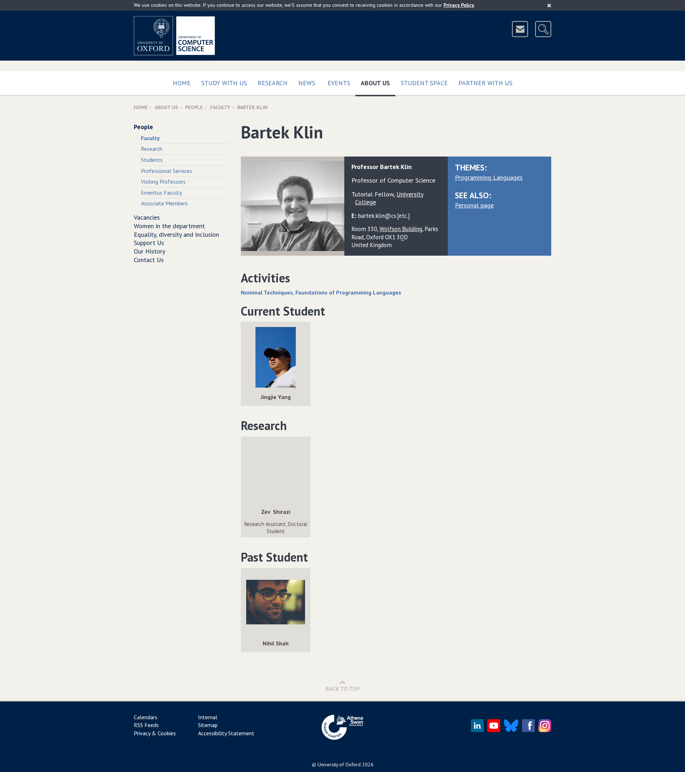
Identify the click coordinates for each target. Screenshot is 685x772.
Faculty (220, 107)
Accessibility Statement (226, 733)
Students (152, 159)
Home (182, 83)
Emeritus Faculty (161, 192)
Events (339, 83)
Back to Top (342, 688)
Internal (207, 717)
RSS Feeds (146, 724)
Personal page (474, 205)
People (194, 107)
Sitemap (208, 724)
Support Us (149, 243)
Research (273, 83)
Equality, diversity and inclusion (176, 234)
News (306, 83)
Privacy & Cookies (155, 733)
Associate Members (164, 203)
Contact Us (149, 260)
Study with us (224, 83)
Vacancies (147, 217)
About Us (378, 82)
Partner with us (485, 83)
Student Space (424, 83)
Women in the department (169, 226)
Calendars (145, 717)
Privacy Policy (458, 5)
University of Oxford (339, 764)
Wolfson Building (401, 229)
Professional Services (166, 170)
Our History (149, 251)
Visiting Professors (163, 181)
